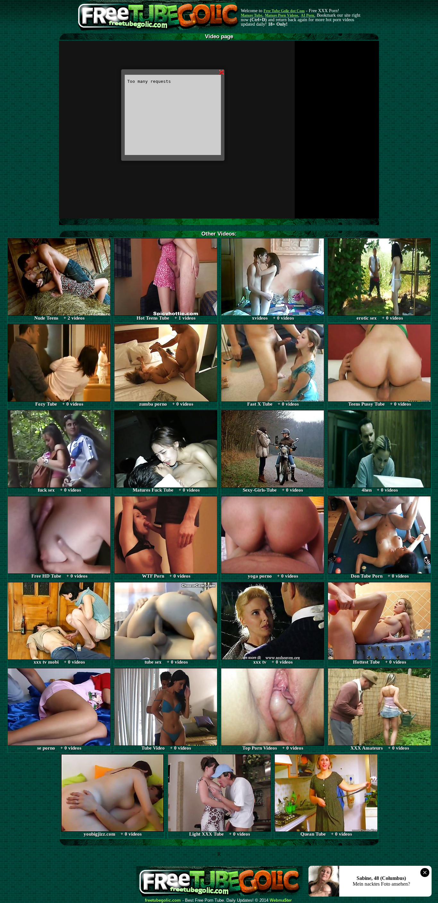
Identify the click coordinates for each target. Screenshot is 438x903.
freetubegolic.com (163, 900)
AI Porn (307, 15)
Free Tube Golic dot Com (284, 11)
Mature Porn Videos (281, 15)
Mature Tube (251, 15)
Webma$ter (281, 900)
